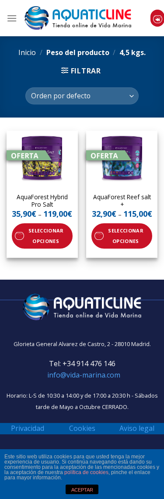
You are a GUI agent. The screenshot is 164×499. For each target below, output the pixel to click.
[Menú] (12, 18)
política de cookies (86, 472)
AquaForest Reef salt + (122, 200)
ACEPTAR (82, 489)
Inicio (27, 52)
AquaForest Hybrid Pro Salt (42, 200)
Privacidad (27, 428)
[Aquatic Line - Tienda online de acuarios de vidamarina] (78, 18)
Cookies (82, 428)
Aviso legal (136, 428)
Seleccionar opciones (45, 235)
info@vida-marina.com (83, 375)
